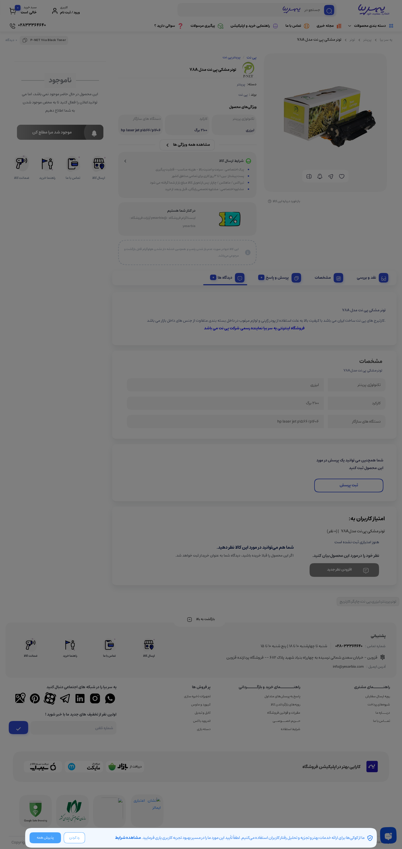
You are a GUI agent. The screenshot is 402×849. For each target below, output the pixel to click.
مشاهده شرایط (128, 837)
